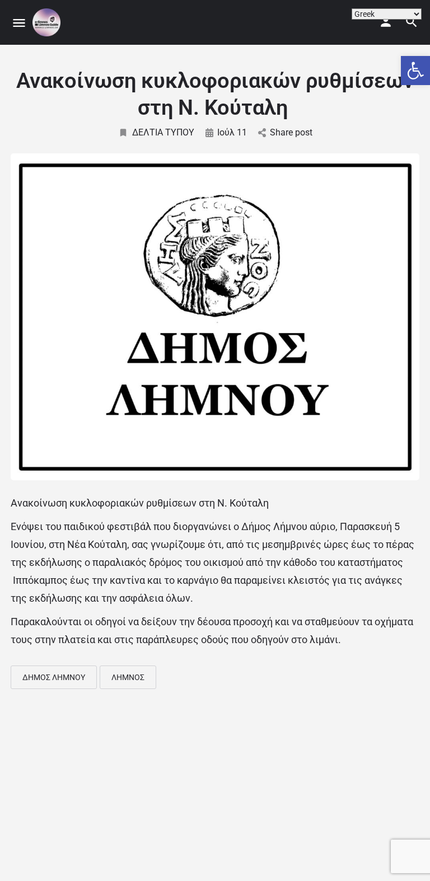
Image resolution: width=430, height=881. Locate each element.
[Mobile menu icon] (19, 23)
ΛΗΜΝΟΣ (127, 677)
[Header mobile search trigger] (411, 22)
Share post (291, 132)
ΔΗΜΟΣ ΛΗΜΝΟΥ (53, 677)
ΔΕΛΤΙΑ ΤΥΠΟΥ (163, 132)
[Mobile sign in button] (385, 22)
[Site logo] (47, 22)
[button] (415, 70)
